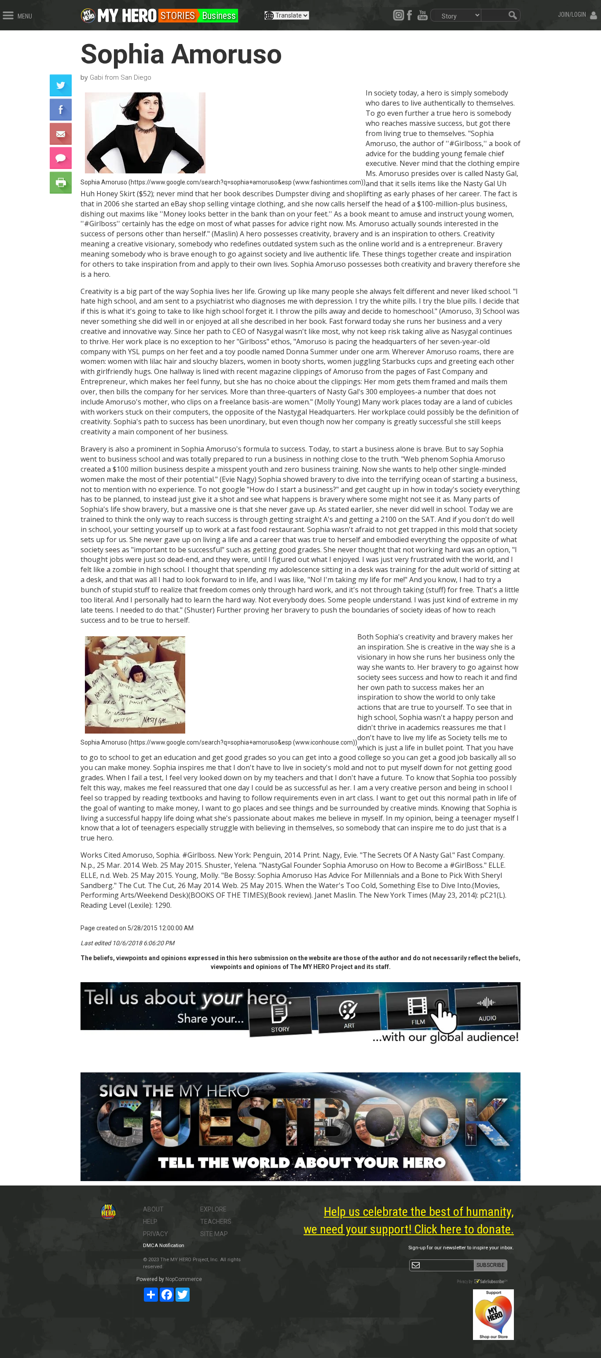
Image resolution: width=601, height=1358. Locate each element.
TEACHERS (215, 1221)
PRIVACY (155, 1233)
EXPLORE (213, 1209)
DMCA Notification (163, 1245)
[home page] (127, 13)
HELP (150, 1221)
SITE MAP (214, 1233)
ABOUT (153, 1209)
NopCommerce (183, 1279)
